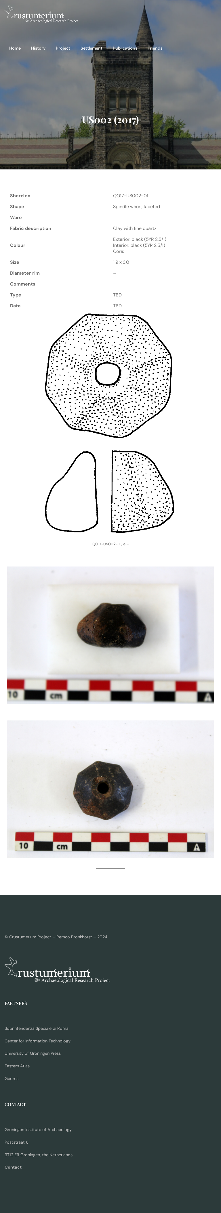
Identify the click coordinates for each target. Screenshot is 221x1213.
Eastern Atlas (17, 1066)
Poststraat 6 (16, 1142)
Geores (11, 1078)
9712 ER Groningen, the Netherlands (39, 1155)
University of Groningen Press (33, 1053)
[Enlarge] (172, 320)
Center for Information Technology (38, 1041)
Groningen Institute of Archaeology (38, 1129)
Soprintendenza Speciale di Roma (36, 1028)
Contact (13, 1167)
